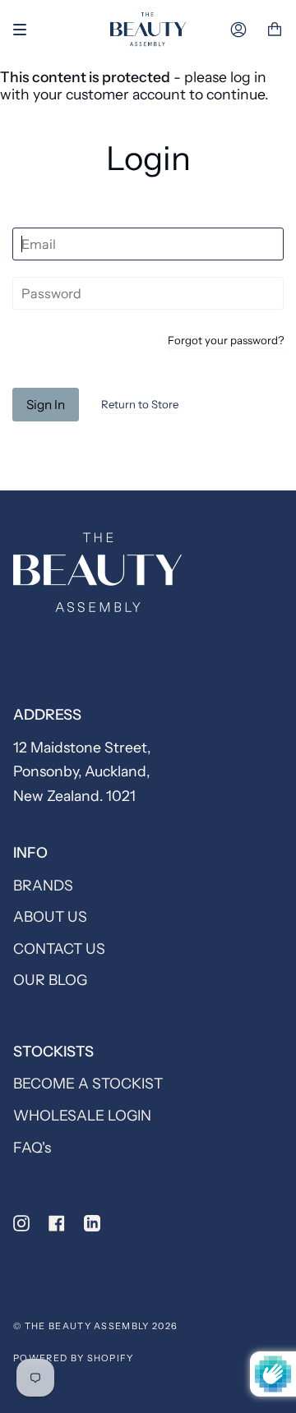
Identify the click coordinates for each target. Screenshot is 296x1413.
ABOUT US (50, 916)
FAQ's (32, 1147)
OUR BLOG (50, 979)
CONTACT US (59, 948)
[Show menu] (25, 29)
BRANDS (43, 885)
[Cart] (274, 30)
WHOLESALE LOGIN (82, 1115)
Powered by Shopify (73, 1358)
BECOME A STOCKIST (88, 1083)
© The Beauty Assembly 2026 (95, 1326)
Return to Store (139, 404)
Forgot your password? (226, 341)
